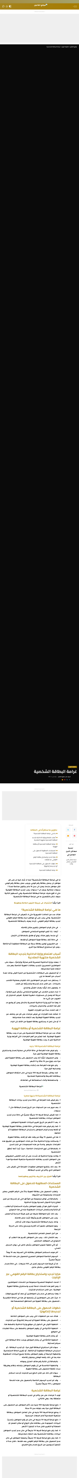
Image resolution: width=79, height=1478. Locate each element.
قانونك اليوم (72, 766)
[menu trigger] (74, 6)
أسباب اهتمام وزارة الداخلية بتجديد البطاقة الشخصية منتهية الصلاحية (44, 838)
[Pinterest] (65, 779)
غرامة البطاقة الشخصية (47, 870)
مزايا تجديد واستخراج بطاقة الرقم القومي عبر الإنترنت (45, 858)
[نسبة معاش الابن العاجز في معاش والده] (71, 852)
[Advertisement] (39, 28)
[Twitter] (67, 779)
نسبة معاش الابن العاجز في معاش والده (71, 862)
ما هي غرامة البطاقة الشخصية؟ (45, 833)
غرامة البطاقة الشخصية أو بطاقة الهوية (45, 845)
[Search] (3, 6)
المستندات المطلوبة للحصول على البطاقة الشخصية (45, 852)
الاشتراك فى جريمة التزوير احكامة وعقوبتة (33, 903)
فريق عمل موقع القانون (64, 776)
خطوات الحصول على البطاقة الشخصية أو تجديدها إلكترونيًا (43, 865)
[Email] (62, 779)
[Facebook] (69, 779)
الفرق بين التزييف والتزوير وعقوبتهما (35, 1177)
